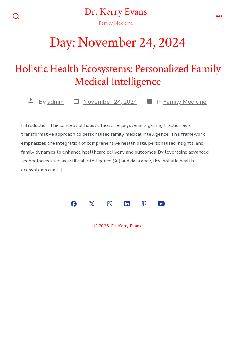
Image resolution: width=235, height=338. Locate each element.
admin (55, 102)
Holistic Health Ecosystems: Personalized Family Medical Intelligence (118, 75)
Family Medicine (185, 102)
